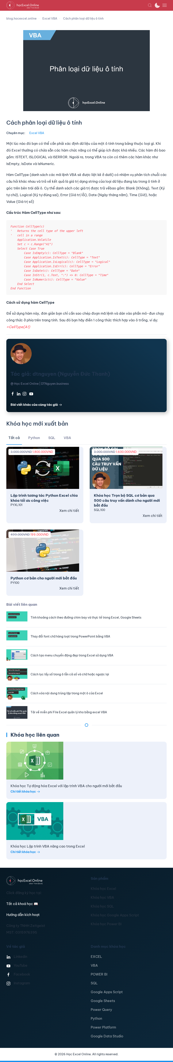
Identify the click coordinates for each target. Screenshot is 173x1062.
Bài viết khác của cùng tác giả (34, 405)
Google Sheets (103, 1001)
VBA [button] (67, 438)
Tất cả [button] (14, 438)
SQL (94, 983)
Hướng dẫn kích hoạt (23, 915)
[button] (150, 5)
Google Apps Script (107, 992)
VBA (94, 965)
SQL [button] (51, 438)
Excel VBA (36, 133)
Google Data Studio (107, 1036)
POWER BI (99, 974)
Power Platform (103, 1027)
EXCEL (96, 956)
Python (96, 1018)
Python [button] (34, 438)
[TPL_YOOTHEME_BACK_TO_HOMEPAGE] (77, 5)
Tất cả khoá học (22, 904)
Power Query (101, 1009)
